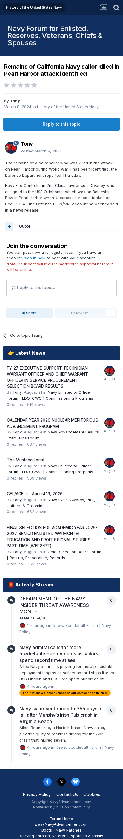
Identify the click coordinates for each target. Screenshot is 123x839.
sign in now (35, 258)
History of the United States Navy (68, 106)
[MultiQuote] (9, 226)
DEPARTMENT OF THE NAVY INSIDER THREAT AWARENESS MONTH (54, 605)
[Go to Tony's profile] (11, 148)
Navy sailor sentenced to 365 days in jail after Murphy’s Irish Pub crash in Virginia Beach (60, 715)
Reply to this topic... (35, 287)
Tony (15, 100)
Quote (24, 226)
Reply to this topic (61, 124)
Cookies (92, 794)
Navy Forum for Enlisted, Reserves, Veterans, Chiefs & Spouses (54, 35)
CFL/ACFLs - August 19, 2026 (35, 493)
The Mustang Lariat (25, 460)
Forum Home (61, 818)
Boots (46, 830)
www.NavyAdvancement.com (61, 824)
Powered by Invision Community (61, 807)
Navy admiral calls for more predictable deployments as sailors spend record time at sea (58, 653)
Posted (41, 151)
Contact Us (67, 794)
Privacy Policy (37, 794)
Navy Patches (69, 830)
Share (31, 312)
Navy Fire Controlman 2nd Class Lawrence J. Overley (55, 185)
